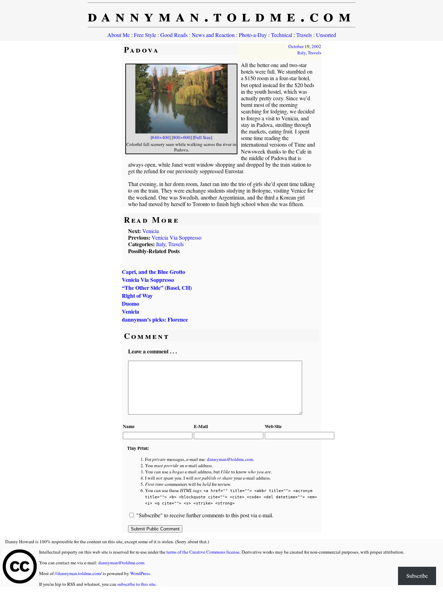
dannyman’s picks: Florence (155, 319)
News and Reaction (213, 34)
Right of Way (137, 295)
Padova (142, 49)
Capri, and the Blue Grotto (153, 272)
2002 (316, 46)
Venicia (150, 230)
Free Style (145, 34)
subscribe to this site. (136, 584)
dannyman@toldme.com (230, 459)
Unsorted (326, 34)
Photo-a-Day (253, 34)
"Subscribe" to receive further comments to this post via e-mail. (204, 515)
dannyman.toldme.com (222, 15)
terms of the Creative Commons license (202, 552)
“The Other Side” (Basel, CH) (157, 288)
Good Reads (174, 34)
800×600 (181, 137)
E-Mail (201, 426)
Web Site (273, 426)
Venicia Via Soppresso (176, 237)
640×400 (160, 137)
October (296, 46)
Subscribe (417, 575)
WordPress (140, 573)
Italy (301, 52)
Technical (281, 34)
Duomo (130, 303)
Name (129, 426)
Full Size (202, 137)
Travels (304, 34)
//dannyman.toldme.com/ (78, 573)
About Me (118, 34)
